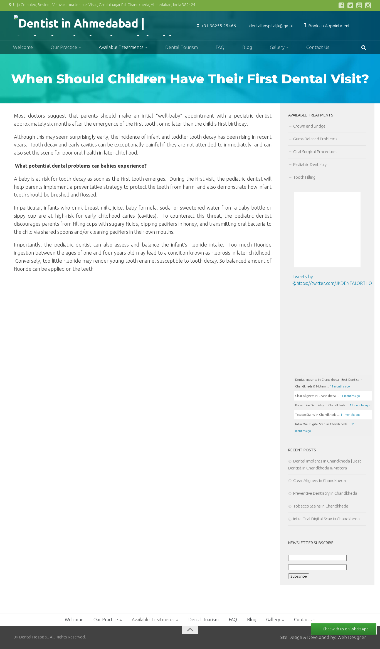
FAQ (220, 47)
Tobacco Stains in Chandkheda (320, 506)
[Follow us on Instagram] (368, 5)
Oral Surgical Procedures (315, 151)
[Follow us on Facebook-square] (341, 5)
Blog (247, 47)
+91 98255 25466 (218, 25)
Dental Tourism (181, 47)
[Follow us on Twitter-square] (350, 5)
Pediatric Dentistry (310, 164)
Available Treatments (121, 47)
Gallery (277, 47)
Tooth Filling (304, 177)
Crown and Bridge (309, 126)
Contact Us (317, 47)
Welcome (23, 47)
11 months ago (340, 386)
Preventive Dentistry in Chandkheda (325, 493)
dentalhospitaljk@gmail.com (276, 25)
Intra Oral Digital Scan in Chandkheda (326, 518)
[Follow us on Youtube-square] (359, 5)
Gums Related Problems (315, 138)
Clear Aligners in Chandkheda (320, 480)
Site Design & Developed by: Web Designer (323, 637)
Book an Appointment (328, 25)
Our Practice (64, 47)
